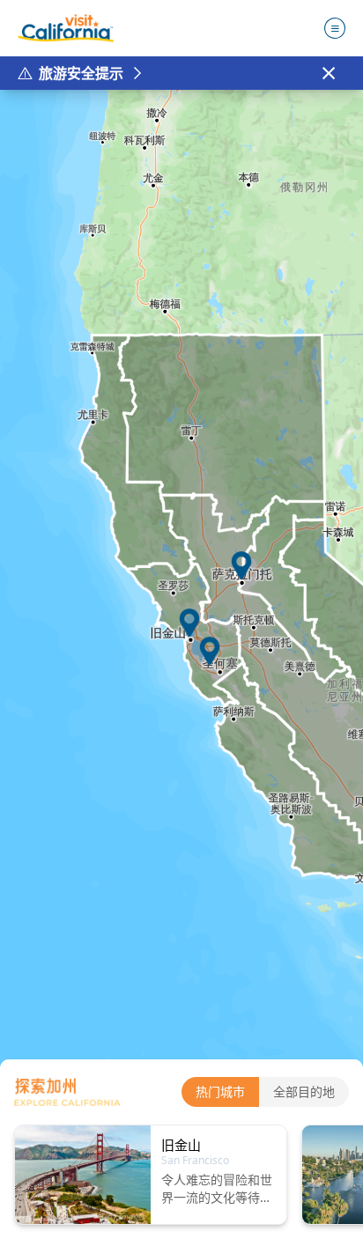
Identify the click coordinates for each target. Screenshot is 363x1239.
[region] (181, 664)
